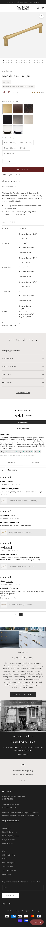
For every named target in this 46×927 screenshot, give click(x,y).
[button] (4, 501)
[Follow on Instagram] (3, 904)
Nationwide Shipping (23, 771)
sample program (34, 2)
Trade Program (7, 867)
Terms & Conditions (9, 870)
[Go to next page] (29, 614)
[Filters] (2, 470)
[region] (23, 770)
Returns (5, 859)
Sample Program (8, 863)
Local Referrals (7, 844)
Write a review (23, 422)
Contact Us (6, 828)
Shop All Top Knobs (23, 694)
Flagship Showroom (9, 832)
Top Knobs (7, 71)
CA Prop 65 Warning (23, 392)
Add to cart (23, 170)
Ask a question (23, 428)
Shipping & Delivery (9, 855)
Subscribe (11, 895)
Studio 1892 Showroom (10, 836)
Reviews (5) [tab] (11, 463)
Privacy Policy (7, 874)
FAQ (3, 851)
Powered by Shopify (32, 911)
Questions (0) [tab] (34, 463)
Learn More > (23, 755)
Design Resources (8, 840)
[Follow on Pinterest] (9, 904)
